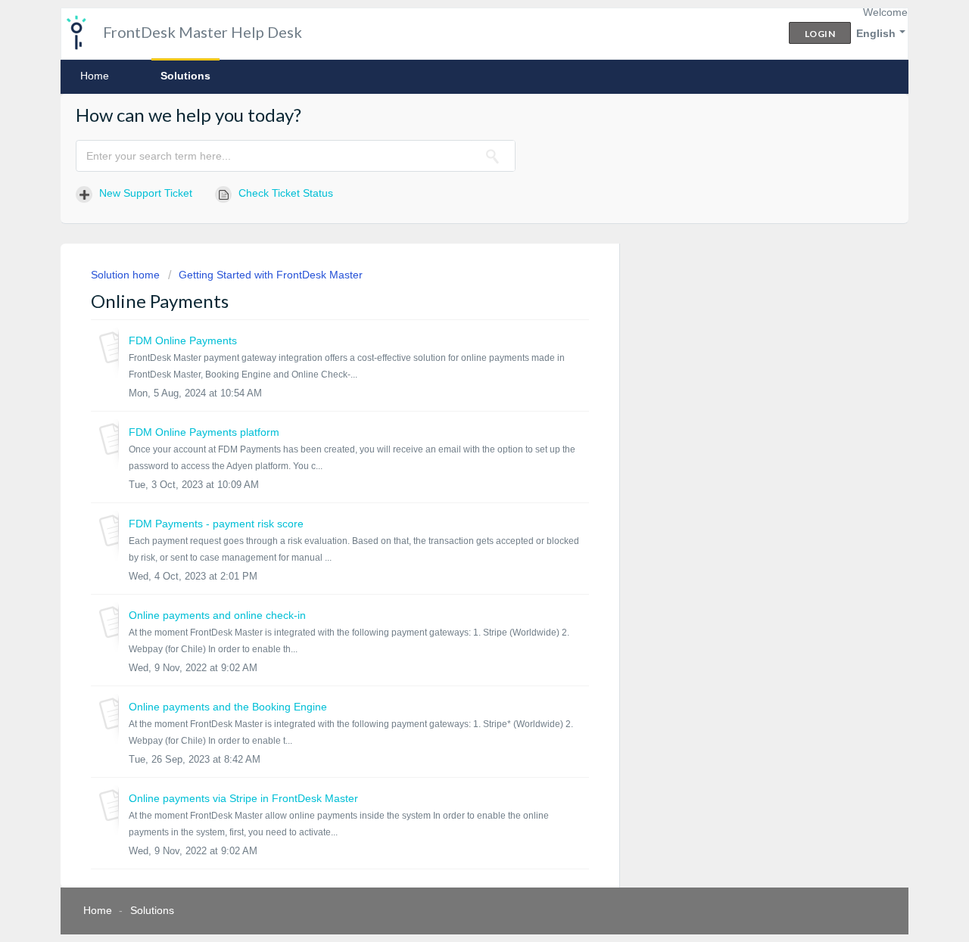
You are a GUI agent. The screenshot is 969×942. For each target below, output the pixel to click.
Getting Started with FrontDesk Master (271, 275)
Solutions (185, 76)
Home (94, 76)
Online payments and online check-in (217, 615)
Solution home (127, 275)
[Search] (493, 156)
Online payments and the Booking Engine (228, 707)
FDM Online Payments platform (204, 432)
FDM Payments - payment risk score (216, 524)
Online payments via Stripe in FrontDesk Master (243, 798)
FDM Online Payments (183, 340)
